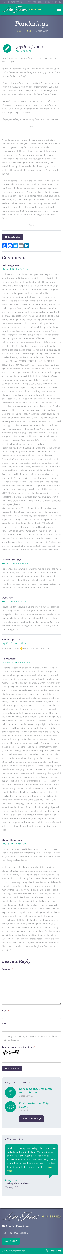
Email (5, 1023)
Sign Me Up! (11, 1241)
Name (5, 1010)
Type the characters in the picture (18, 1047)
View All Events (30, 1118)
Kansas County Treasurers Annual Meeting (35, 1090)
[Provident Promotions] (53, 1251)
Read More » (13, 1171)
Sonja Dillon (12, 1180)
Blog (28, 31)
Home (18, 31)
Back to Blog (13, 237)
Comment (7, 969)
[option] (31, 1166)
